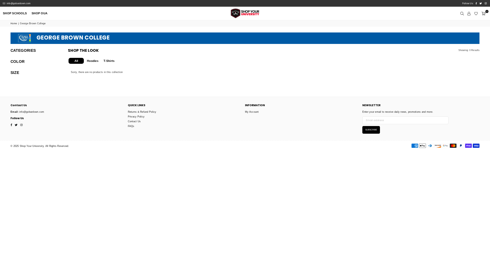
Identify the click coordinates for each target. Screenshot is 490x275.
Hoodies (92, 60)
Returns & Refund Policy (142, 111)
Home (14, 23)
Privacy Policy (136, 116)
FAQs (131, 126)
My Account (252, 111)
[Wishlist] (476, 13)
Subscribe (371, 130)
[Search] (462, 13)
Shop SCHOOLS (15, 13)
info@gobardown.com (18, 3)
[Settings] (469, 13)
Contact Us (134, 121)
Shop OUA (39, 13)
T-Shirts (109, 60)
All (76, 60)
